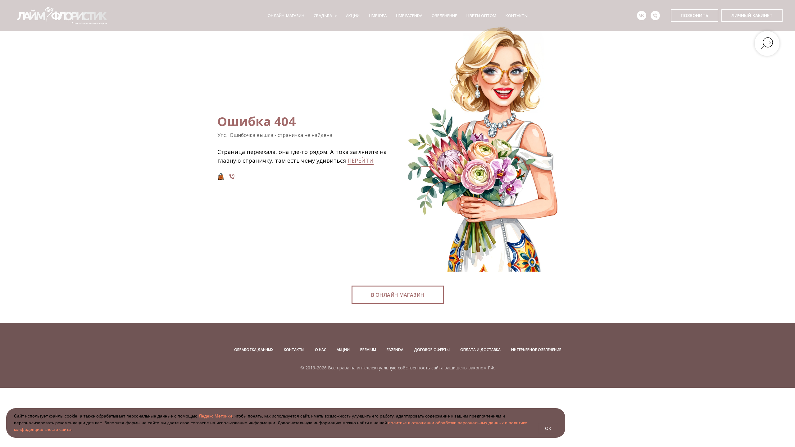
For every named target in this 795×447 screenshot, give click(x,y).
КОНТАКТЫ (517, 15)
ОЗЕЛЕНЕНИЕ (444, 15)
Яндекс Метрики (215, 415)
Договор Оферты (432, 349)
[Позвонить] (231, 176)
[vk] (641, 15)
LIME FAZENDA (409, 15)
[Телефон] (655, 15)
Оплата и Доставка (480, 349)
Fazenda (395, 349)
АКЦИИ (353, 15)
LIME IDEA (378, 15)
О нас (320, 349)
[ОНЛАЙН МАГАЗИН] (221, 176)
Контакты (294, 349)
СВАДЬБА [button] (323, 15)
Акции (343, 349)
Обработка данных (253, 349)
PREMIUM (368, 349)
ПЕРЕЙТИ (361, 160)
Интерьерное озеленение (536, 349)
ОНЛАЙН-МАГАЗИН (286, 15)
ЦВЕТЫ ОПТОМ (481, 15)
